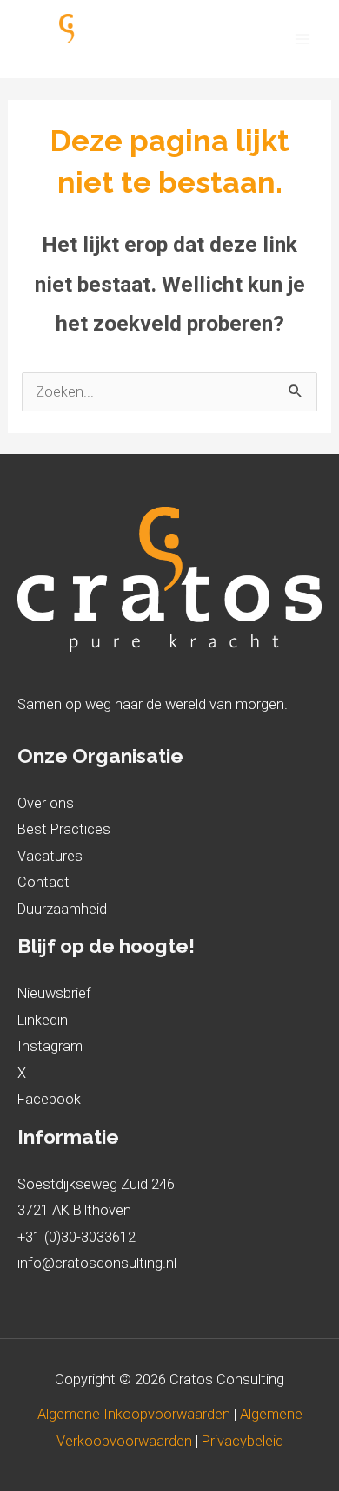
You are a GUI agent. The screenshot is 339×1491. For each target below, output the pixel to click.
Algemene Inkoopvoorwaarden (135, 1414)
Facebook (49, 1099)
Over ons (45, 803)
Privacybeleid (242, 1441)
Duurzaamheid (62, 909)
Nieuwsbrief (54, 993)
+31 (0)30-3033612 (76, 1237)
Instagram (50, 1046)
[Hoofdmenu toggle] (302, 39)
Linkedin (42, 1020)
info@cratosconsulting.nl (96, 1263)
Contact (43, 882)
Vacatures (50, 856)
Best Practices (63, 829)
